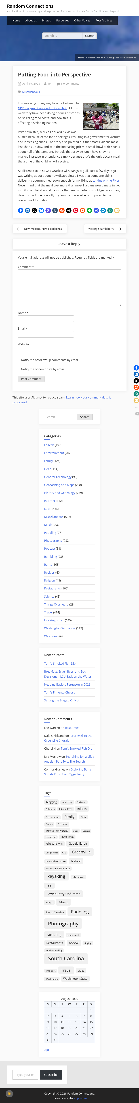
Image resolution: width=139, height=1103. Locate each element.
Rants (48, 565)
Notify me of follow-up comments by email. (50, 360)
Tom (50, 83)
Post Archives (104, 20)
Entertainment (54, 453)
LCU (49, 886)
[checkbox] (9, 1093)
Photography (53, 541)
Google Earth (78, 843)
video (81, 970)
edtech (82, 809)
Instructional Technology (58, 868)
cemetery (67, 802)
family (70, 816)
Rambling (50, 557)
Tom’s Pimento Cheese (59, 692)
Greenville (81, 852)
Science (49, 596)
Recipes (49, 572)
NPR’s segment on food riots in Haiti (42, 108)
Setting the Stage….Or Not (61, 700)
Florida (49, 824)
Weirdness (51, 636)
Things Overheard (56, 604)
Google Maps (52, 852)
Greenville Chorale (56, 861)
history (76, 861)
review (73, 943)
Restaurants (52, 588)
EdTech (49, 445)
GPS (64, 852)
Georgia (86, 831)
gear (75, 830)
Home (16, 20)
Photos (46, 20)
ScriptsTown (80, 1098)
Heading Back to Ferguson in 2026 (67, 684)
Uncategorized (54, 620)
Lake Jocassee (78, 877)
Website (23, 344)
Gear (47, 469)
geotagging (51, 837)
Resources (62, 20)
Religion (49, 580)
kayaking (56, 876)
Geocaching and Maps (59, 485)
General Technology (57, 477)
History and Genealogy (59, 493)
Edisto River (65, 809)
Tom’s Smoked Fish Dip (60, 664)
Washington (52, 978)
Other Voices (82, 20)
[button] (20, 210)
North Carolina (55, 912)
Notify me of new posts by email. (43, 369)
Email (23, 329)
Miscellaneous (31, 92)
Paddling (50, 533)
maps (49, 902)
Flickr (83, 817)
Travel (48, 612)
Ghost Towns (54, 844)
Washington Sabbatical (59, 628)
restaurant (73, 935)
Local (47, 509)
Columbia (50, 809)
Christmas (81, 802)
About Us (31, 20)
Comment (26, 267)
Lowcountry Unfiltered (64, 893)
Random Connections (30, 6)
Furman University (57, 830)
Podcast (49, 549)
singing (87, 943)
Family (48, 461)
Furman (62, 824)
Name (23, 313)
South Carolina (66, 958)
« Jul (47, 1050)
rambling (54, 934)
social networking (54, 950)
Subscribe (51, 1075)
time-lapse (51, 970)
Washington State (75, 979)
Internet (49, 501)
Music (48, 525)
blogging (51, 802)
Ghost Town (67, 836)
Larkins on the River (105, 180)
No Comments (70, 84)
